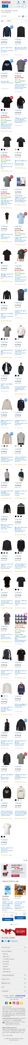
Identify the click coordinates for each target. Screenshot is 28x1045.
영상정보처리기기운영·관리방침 (14, 997)
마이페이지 (6, 964)
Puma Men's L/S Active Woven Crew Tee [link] (6, 674)
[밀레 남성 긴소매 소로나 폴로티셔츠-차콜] (4, 446)
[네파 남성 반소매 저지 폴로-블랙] (2, 339)
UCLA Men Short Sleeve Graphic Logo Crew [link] (21, 280)
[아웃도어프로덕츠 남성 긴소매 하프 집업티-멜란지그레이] (18, 800)
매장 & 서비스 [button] (6, 979)
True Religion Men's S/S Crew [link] (20, 674)
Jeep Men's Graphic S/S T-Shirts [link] (20, 604)
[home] (6, 2)
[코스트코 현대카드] (13, 877)
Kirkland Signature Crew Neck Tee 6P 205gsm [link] (20, 201)
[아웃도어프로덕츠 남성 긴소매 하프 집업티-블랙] (16, 800)
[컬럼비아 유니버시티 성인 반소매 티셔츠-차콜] (4, 110)
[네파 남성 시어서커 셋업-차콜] (4, 150)
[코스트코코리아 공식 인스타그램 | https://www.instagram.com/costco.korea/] (14, 1003)
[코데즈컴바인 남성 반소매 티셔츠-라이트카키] (18, 339)
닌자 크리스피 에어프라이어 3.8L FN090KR (20, 903)
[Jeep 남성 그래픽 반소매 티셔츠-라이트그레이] (21, 590)
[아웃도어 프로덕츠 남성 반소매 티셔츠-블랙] (21, 446)
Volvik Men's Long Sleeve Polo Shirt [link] (7, 317)
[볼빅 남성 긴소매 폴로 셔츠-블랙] (2, 303)
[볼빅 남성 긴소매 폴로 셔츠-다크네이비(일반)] (4, 303)
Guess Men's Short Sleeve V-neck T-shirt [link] (6, 638)
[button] (23, 6)
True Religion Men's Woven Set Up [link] (5, 237)
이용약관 (11, 995)
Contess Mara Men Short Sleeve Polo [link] (21, 778)
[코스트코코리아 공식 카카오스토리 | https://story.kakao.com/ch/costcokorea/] (21, 1003)
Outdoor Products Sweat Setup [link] (7, 604)
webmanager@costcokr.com (10, 1018)
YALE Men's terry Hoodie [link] (7, 83)
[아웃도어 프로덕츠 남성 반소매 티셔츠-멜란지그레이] (16, 446)
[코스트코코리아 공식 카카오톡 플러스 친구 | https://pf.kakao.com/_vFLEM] (10, 1003)
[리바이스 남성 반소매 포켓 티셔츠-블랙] (2, 837)
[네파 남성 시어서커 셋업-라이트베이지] (7, 150)
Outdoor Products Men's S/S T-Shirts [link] (21, 460)
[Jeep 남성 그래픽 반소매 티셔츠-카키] (18, 590)
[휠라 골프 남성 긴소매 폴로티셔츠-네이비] (21, 516)
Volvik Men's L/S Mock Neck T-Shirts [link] (6, 528)
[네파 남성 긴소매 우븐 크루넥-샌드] (7, 553)
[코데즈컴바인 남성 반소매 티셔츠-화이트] (21, 339)
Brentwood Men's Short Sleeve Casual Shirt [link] (20, 240)
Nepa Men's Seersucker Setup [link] (6, 167)
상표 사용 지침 (14, 999)
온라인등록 (6, 961)
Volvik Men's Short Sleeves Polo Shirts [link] (19, 164)
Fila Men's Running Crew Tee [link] (21, 49)
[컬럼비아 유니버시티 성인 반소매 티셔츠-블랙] (2, 110)
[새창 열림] (3, 1023)
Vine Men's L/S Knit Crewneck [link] (19, 494)
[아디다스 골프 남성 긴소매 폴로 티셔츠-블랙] (16, 376)
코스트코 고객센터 (8, 938)
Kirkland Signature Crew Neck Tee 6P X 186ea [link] (20, 641)
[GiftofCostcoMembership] (13, 934)
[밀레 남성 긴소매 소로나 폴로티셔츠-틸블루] (7, 446)
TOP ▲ (25, 860)
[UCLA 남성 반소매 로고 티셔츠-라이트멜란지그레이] (16, 263)
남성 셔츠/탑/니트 (6, 12)
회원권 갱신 (6, 956)
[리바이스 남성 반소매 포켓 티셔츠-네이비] (4, 837)
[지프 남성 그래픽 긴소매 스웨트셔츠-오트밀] (7, 696)
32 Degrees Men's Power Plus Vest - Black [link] (7, 744)
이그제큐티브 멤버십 (8, 959)
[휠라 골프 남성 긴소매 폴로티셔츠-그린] (18, 516)
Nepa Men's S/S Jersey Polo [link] (6, 353)
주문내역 (5, 966)
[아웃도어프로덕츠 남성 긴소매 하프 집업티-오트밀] (21, 800)
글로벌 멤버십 (6, 971)
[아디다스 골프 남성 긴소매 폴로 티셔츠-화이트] (21, 376)
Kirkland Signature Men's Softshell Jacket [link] (21, 121)
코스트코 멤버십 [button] (7, 951)
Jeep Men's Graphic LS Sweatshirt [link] (6, 710)
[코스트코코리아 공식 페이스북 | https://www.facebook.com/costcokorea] (6, 1003)
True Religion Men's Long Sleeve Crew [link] (21, 424)
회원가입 (5, 954)
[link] (7, 37)
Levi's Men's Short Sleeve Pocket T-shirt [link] (7, 851)
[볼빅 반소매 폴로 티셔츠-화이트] (21, 150)
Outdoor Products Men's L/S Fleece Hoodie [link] (7, 814)
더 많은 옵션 (4, 39)
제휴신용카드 (6, 969)
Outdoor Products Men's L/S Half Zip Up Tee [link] (21, 814)
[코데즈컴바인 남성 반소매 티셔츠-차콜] (16, 339)
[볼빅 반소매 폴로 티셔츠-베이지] (16, 150)
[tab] (14, 947)
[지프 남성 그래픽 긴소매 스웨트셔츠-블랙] (2, 696)
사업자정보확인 (17, 1020)
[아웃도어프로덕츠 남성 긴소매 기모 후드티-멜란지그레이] (2, 800)
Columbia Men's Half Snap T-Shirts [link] (6, 424)
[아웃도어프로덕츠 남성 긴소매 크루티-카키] (18, 553)
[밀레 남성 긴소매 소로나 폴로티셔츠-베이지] (2, 446)
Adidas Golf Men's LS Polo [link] (20, 390)
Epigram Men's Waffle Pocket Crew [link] (6, 204)
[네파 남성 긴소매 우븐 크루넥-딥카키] (4, 553)
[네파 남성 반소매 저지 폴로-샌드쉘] (7, 339)
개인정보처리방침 (20, 995)
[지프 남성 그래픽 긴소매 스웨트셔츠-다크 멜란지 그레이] (4, 696)
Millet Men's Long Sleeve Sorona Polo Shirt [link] (7, 460)
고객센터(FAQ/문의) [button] (8, 975)
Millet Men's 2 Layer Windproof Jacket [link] (20, 744)
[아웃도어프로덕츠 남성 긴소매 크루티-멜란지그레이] (21, 553)
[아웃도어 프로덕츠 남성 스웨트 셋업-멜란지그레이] (2, 590)
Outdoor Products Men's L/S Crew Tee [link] (21, 567)
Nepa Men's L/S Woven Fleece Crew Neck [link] (6, 567)
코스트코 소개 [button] (6, 947)
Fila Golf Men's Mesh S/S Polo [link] (7, 277)
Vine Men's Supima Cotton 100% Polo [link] (5, 494)
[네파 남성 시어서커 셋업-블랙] (2, 150)
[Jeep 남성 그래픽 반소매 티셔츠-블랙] (16, 590)
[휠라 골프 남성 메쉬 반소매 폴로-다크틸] (2, 263)
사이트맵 (5, 995)
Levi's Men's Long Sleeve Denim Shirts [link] (7, 51)
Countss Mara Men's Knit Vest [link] (21, 314)
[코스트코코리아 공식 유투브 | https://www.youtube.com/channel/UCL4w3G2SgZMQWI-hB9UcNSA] (18, 1003)
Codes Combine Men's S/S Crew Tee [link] (20, 353)
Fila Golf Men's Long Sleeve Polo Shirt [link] (20, 531)
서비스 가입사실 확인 (7, 1035)
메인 (2, 10)
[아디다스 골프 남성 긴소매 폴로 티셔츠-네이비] (18, 376)
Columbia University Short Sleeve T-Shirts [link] (6, 127)
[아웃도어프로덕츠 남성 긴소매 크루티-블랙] (16, 553)
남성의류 (15, 10)
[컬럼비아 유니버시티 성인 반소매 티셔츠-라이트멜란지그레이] (7, 110)
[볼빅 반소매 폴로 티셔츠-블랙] (18, 150)
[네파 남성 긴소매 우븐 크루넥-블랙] (2, 553)
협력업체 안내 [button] (6, 983)
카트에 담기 (8, 919)
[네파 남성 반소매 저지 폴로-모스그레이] (4, 339)
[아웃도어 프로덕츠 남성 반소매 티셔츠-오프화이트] (18, 446)
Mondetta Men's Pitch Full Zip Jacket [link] (20, 706)
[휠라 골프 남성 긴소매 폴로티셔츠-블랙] (16, 516)
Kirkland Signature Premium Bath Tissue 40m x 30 (7, 908)
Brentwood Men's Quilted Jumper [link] (5, 778)
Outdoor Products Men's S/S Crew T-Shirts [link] (21, 88)
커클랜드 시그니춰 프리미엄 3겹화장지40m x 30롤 (7, 903)
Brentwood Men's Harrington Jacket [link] (5, 387)
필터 (19, 16)
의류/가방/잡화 (8, 10)
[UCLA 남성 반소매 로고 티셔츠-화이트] (18, 263)
